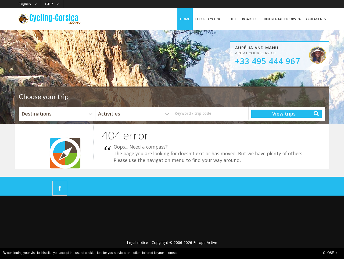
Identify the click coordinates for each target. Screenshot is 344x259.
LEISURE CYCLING (208, 19)
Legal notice (137, 242)
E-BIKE (232, 19)
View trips (284, 113)
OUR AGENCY (316, 19)
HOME (185, 19)
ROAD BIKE (250, 19)
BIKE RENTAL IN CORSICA (282, 19)
